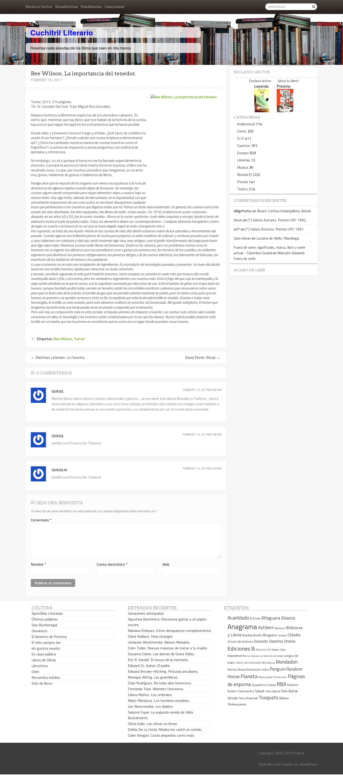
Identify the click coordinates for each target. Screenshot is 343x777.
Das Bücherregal (44, 625)
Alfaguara (270, 617)
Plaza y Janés (265, 677)
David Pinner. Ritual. (202, 357)
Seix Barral (289, 691)
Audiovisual (246, 124)
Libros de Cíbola (44, 660)
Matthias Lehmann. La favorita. (58, 357)
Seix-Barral (273, 691)
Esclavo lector (39, 6)
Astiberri (266, 627)
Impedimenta (237, 655)
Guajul (58, 391)
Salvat (260, 691)
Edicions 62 (263, 649)
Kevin (238, 220)
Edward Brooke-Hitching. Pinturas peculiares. (163, 671)
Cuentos (243, 145)
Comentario (41, 520)
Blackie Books (252, 635)
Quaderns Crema (264, 684)
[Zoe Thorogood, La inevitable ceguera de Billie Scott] (285, 110)
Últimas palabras (45, 619)
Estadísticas (66, 6)
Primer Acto (280, 677)
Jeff (237, 229)
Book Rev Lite (270, 764)
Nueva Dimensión (249, 669)
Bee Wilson (63, 338)
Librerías (243, 160)
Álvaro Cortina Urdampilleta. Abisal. (284, 211)
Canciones (114, 6)
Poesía (242, 182)
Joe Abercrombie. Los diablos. (151, 706)
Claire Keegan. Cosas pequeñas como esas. (161, 735)
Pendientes (91, 6)
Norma (232, 669)
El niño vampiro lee (46, 642)
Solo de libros (42, 683)
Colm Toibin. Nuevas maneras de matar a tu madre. (168, 648)
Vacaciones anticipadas (146, 613)
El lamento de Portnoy (49, 636)
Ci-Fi (240, 138)
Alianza (288, 617)
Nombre (38, 564)
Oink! (35, 671)
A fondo (255, 618)
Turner (79, 338)
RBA (281, 684)
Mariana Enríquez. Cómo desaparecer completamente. (170, 630)
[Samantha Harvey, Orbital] (261, 110)
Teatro (242, 189)
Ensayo (243, 153)
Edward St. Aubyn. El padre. (149, 665)
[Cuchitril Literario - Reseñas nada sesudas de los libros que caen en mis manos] (296, 28)
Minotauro (268, 663)
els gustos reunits (46, 648)
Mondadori (287, 662)
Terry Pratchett (248, 698)
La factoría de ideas (271, 656)
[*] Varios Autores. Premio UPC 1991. (274, 229)
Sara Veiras (242, 238)
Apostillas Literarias (47, 613)
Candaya (282, 635)
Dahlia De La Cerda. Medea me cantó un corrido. (165, 729)
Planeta (249, 676)
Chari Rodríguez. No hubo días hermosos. (160, 683)
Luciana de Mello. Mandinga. (278, 238)
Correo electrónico (112, 564)
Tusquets (268, 697)
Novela (242, 174)
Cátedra (294, 635)
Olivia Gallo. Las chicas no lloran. (153, 723)
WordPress (308, 764)
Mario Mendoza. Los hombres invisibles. (159, 700)
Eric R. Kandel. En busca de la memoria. (158, 659)
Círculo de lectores (240, 641)
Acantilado (238, 617)
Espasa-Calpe (279, 650)
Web (165, 564)
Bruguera (270, 635)
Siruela (233, 698)
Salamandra (246, 691)
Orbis (265, 669)
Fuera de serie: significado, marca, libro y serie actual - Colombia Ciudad (269, 250)
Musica (242, 167)
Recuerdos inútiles (46, 677)
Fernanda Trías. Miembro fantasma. (156, 689)
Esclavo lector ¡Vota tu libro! (274, 81)
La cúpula (253, 656)
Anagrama (242, 626)
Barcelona (280, 628)
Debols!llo (261, 641)
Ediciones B (241, 648)
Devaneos (39, 631)
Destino (276, 641)
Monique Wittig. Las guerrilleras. (153, 677)
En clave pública (44, 654)
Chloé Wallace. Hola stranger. (150, 636)
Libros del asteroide (248, 662)
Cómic (241, 131)
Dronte (289, 641)
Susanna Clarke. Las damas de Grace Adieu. (161, 654)
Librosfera (40, 666)
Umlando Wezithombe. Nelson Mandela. (159, 642)
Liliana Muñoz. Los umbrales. (150, 694)
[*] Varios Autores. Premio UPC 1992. (277, 220)
